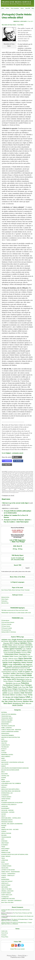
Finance (24, 656)
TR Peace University (6, 624)
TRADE (3, 846)
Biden (24, 641)
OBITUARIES (4, 887)
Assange (20, 641)
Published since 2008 (17, 957)
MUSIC (3, 862)
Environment (9, 654)
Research (21, 689)
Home (3, 8)
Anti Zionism (4, 641)
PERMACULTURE (5, 852)
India (24, 664)
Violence (18, 699)
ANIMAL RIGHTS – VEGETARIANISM (10, 871)
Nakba (9, 679)
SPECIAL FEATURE (6, 833)
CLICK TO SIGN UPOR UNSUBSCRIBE (17, 558)
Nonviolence (21, 679)
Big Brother (30, 641)
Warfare (26, 701)
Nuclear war (28, 679)
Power (15, 687)
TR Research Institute (6, 628)
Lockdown (12, 675)
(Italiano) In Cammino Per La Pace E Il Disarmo (16, 516)
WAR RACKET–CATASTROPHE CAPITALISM (12, 762)
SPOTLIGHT (4, 785)
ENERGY (3, 766)
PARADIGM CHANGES (7, 821)
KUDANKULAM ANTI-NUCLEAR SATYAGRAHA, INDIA (14, 854)
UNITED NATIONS (5, 798)
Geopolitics (19, 660)
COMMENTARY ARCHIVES (8, 898)
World (14, 705)
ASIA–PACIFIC (5, 764)
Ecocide (10, 652)
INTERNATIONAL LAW (6, 793)
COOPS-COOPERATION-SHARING (10, 731)
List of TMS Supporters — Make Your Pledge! (17, 540)
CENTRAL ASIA (5, 775)
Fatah (20, 656)
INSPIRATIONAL (5, 879)
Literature (6, 675)
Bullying (16, 643)
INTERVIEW (4, 841)
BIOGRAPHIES (5, 724)
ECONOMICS (4, 845)
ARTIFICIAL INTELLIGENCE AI (8, 804)
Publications (4, 601)
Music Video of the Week (7, 902)
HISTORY (3, 814)
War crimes (9, 701)
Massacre (18, 675)
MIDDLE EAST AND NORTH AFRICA (10, 789)
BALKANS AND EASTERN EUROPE (10, 770)
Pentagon (28, 685)
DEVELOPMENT (5, 848)
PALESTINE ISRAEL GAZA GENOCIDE (10, 791)
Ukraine (7, 697)
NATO (14, 679)
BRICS (12, 643)
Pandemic (16, 685)
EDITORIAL (4, 712)
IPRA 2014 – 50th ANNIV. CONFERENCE (11, 900)
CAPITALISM (4, 806)
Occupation (17, 681)
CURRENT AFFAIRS (6, 866)
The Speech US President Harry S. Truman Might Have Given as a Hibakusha (16, 920)
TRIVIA (3, 858)
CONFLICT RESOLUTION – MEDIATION (11, 729)
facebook (19, 461)
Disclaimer (4, 935)
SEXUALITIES (4, 868)
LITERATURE (4, 860)
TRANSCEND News (6, 716)
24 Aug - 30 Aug (17, 549)
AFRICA (3, 750)
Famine (16, 656)
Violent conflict (27, 699)
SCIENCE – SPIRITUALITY (8, 875)
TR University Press (6, 630)
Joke (31, 671)
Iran (25, 670)
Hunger (10, 664)
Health (10, 662)
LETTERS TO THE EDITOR (8, 869)
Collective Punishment (18, 645)
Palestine (25, 683)
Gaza (20, 658)
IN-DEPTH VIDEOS (6, 893)
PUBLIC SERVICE (5, 856)
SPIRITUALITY (5, 883)
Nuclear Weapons (8, 681)
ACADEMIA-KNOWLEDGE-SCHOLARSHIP (12, 802)
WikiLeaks (28, 703)
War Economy (17, 701)
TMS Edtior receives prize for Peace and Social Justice (14, 610)
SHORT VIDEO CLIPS (6, 894)
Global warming (28, 660)
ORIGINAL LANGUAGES (20, 21)
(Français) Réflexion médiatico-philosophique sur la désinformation (17, 512)
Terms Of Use (4, 933)
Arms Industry (13, 641)
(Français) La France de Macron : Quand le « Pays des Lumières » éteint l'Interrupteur (18, 521)
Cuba (23, 649)
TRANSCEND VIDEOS (6, 718)
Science (10, 691)
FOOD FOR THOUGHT (6, 881)
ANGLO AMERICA (5, 756)
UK (4, 697)
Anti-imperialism (28, 639)
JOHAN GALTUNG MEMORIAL (8, 714)
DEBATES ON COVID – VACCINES (9, 829)
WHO (23, 703)
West (31, 701)
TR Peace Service (5, 626)
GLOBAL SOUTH (5, 781)
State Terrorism (26, 693)
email (16, 457)
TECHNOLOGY (5, 747)
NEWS (3, 758)
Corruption (21, 647)
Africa (9, 639)
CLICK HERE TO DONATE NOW (17, 531)
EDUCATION (4, 773)
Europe (28, 654)
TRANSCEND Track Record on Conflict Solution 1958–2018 (16, 612)
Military (7, 677)
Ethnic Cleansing (19, 654)
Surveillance (19, 695)
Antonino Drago (5, 922)
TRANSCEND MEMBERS (7, 735)
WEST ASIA (4, 800)
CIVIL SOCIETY (5, 864)
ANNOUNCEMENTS (6, 722)
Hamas (5, 662)
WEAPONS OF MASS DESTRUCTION (10, 737)
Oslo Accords (16, 683)
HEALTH (3, 816)
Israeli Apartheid (6, 671)
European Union (8, 656)
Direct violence (22, 651)
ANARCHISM (4, 850)
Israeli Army (14, 671)
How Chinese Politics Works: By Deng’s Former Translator (15, 590)
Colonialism (28, 645)
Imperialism (17, 664)
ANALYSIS (4, 743)
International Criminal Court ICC (21, 667)
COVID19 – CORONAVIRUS (8, 873)
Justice (13, 673)
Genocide (27, 658)
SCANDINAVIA (5, 795)
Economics (17, 652)
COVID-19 (29, 647)
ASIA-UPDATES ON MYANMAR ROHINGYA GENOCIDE (15, 768)
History (23, 662)
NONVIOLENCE (5, 733)
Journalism (6, 673)
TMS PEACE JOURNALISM (8, 725)
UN (12, 697)
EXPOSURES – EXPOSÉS (7, 812)
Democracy (12, 650)
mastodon (8, 461)
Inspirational (16, 666)
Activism (5, 640)
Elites (29, 652)
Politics (9, 687)
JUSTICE (3, 760)
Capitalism (23, 643)
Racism (9, 689)
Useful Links (4, 931)
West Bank (8, 703)
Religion (15, 689)
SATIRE (3, 827)
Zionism (20, 705)
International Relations (10, 670)
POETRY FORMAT (5, 885)
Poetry (4, 687)
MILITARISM (4, 741)
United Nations (19, 697)
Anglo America (17, 640)
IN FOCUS (3, 749)
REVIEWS (3, 825)
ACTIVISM (3, 752)
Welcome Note (5, 603)
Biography (6, 643)
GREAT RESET (5, 843)
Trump (30, 695)
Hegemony (17, 662)
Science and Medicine (21, 691)
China (29, 643)
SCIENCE (3, 831)
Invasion (21, 670)
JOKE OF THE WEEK (6, 889)
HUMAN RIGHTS (5, 745)
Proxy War (25, 687)
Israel (29, 669)
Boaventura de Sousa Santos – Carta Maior (13, 25)
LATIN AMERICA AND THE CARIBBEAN (11, 783)
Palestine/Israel (8, 685)
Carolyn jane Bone (5, 909)
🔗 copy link (6, 464)
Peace (22, 685)
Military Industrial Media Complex (20, 677)
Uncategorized (5, 896)
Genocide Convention (8, 660)
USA (28, 697)
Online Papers (4, 599)
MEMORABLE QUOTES (7, 754)
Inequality (9, 666)
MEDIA (3, 779)
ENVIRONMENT (5, 808)
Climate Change (7, 645)
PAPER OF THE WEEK (6, 720)
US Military (11, 699)
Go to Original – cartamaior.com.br (12, 453)
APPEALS (3, 787)
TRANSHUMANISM (6, 837)
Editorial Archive (5, 597)
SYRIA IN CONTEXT (6, 797)
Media (24, 675)
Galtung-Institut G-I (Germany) (8, 632)
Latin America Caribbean (24, 673)
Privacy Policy (4, 937)
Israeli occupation (24, 672)
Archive (7, 8)
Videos (22, 8)
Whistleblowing (16, 703)
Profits (20, 687)
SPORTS (3, 877)
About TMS (27, 8)
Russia (4, 691)
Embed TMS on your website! (17, 949)
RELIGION (3, 835)
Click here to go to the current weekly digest (15, 503)
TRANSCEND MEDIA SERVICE (16, 2)
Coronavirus (12, 647)
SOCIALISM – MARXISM (7, 810)
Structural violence (8, 695)
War (3, 701)
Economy (24, 652)
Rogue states (28, 689)
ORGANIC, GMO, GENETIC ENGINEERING (12, 823)
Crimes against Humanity (13, 649)
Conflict (5, 647)
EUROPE (3, 777)
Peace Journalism (15, 8)
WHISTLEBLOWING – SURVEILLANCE (11, 818)
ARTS (2, 839)
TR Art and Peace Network (7, 622)
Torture (25, 695)
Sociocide (10, 693)
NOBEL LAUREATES (6, 727)
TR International (5, 620)
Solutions (17, 693)
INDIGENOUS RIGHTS (6, 820)
